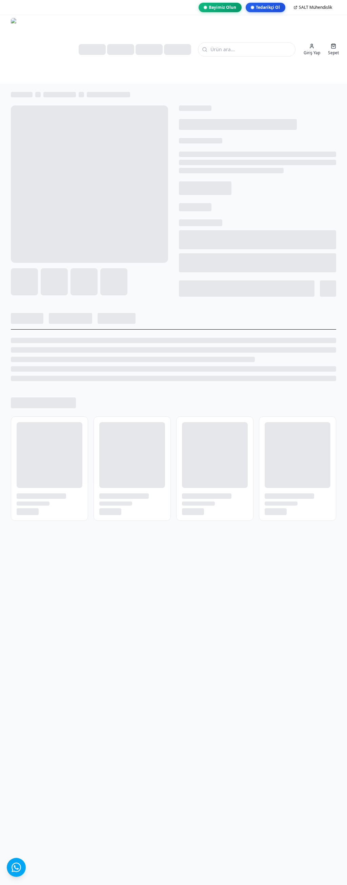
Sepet (333, 53)
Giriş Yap (312, 53)
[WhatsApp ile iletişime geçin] (16, 867)
